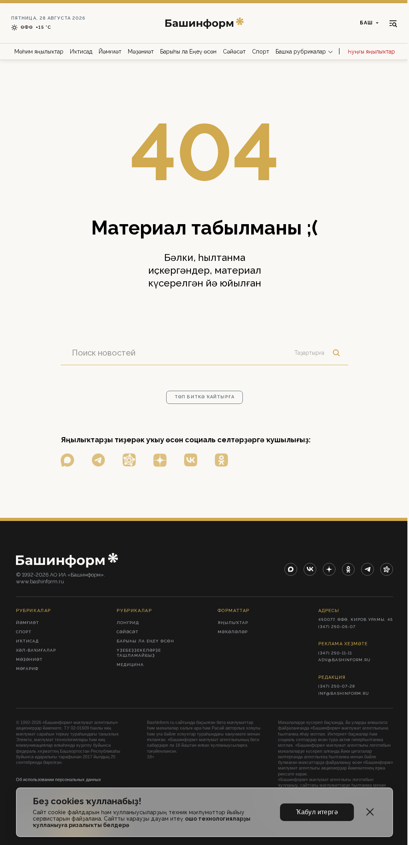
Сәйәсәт (234, 51)
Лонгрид (128, 622)
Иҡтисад (81, 51)
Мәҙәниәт (141, 51)
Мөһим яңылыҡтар (39, 51)
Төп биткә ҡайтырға (204, 397)
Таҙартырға (309, 353)
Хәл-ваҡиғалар (36, 650)
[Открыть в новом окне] (67, 460)
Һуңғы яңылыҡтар (371, 51)
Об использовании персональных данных (58, 779)
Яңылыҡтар (233, 622)
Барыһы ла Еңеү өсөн (188, 51)
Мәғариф (27, 668)
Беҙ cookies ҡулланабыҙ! (87, 801)
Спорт (260, 51)
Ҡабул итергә (317, 812)
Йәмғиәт (110, 51)
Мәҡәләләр (233, 632)
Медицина (130, 664)
